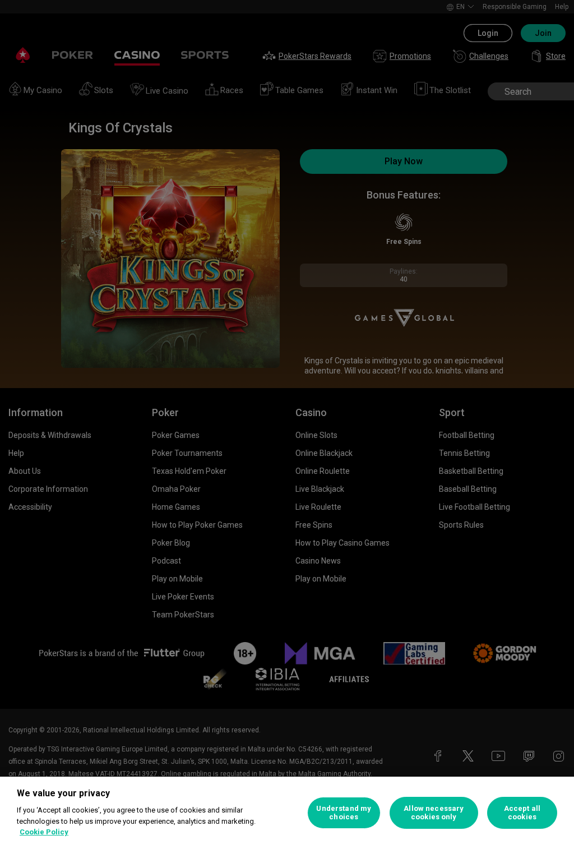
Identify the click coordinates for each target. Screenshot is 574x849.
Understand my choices (343, 813)
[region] (287, 813)
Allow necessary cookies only (434, 813)
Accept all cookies (522, 813)
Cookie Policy (44, 832)
